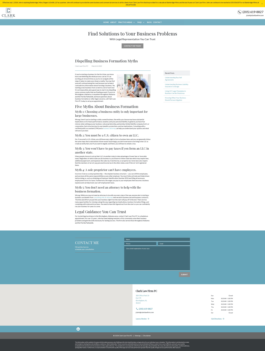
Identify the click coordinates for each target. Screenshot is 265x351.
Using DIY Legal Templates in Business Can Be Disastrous (175, 92)
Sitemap (138, 336)
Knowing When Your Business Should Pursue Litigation (175, 99)
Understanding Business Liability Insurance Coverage (176, 85)
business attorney (109, 128)
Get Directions (216, 319)
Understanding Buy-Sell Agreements (173, 78)
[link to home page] (8, 13)
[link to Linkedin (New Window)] (78, 329)
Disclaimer (147, 336)
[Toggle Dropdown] (134, 22)
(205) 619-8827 (146, 309)
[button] (66, 302)
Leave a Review (141, 319)
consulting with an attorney (103, 197)
